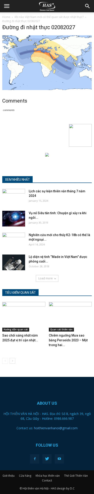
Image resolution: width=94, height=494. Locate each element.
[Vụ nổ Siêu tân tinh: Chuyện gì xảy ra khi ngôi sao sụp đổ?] (13, 218)
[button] (87, 6)
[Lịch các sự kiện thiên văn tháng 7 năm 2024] (13, 197)
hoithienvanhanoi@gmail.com (56, 428)
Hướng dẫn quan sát (16, 329)
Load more (45, 278)
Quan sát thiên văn (61, 329)
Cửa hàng (25, 476)
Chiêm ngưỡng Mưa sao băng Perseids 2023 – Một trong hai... (68, 340)
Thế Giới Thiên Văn (76, 476)
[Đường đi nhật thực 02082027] (47, 89)
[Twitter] (47, 458)
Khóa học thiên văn (48, 476)
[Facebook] (34, 458)
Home (6, 17)
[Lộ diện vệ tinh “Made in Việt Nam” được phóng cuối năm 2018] (13, 262)
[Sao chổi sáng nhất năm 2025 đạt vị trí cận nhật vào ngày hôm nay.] (23, 317)
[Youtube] (59, 458)
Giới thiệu (9, 476)
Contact (47, 480)
